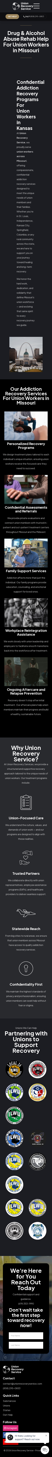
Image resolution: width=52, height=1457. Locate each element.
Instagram (11, 1427)
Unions (6, 1405)
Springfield (22, 229)
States (6, 1410)
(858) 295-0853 (34, 16)
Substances (9, 1400)
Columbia (22, 234)
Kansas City (23, 225)
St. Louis (23, 216)
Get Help (8, 1414)
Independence (24, 220)
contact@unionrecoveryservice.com (22, 1383)
